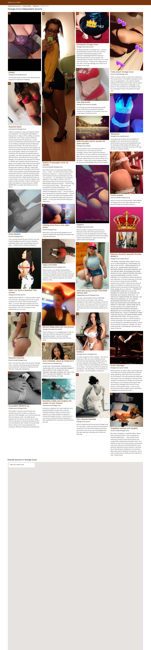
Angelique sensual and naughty (124, 428)
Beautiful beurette (16, 358)
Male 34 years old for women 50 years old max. (91, 142)
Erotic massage (117, 365)
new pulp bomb (83, 102)
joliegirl (12, 72)
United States (27, 6)
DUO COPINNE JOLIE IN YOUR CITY (58, 361)
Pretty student (117, 195)
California (36, 6)
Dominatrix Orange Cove (87, 44)
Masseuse (115, 134)
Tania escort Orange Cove (122, 72)
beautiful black (15, 127)
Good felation (15, 234)
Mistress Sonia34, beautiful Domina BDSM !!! (126, 255)
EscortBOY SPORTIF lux (19, 406)
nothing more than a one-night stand (56, 226)
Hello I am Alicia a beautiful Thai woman (23, 291)
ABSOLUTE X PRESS (14, 2)
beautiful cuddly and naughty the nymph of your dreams (57, 402)
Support (80, 224)
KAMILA (80, 352)
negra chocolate (50, 265)
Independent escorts (14, 6)
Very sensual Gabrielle (86, 419)
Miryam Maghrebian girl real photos (58, 327)
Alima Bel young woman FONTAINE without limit (92, 292)
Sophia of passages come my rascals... (55, 163)
